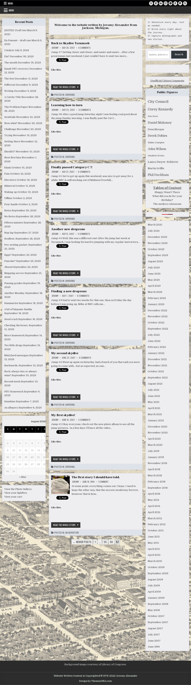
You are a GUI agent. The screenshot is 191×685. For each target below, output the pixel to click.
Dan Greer (153, 116)
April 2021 (154, 408)
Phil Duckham (158, 175)
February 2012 (156, 524)
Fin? (6, 56)
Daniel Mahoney (160, 122)
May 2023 (154, 279)
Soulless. (9, 238)
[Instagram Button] (166, 3)
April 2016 (154, 493)
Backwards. (11, 365)
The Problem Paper (16, 107)
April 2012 (154, 512)
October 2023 (156, 249)
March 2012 (155, 518)
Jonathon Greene (156, 155)
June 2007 (154, 640)
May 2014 (153, 500)
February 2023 (157, 298)
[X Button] (151, 3)
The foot (9, 78)
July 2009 (154, 585)
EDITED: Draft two (15, 30)
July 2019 (153, 451)
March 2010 (155, 561)
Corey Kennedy (160, 109)
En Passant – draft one (17, 40)
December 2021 (157, 359)
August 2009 (155, 579)
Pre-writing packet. (16, 244)
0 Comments (84, 48)
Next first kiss (12, 157)
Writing (9, 91)
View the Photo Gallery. (18, 489)
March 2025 (155, 224)
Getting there (12, 141)
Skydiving (70, 95)
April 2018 (154, 469)
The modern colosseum (167, 204)
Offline (8, 198)
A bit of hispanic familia (18, 309)
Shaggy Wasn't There (167, 192)
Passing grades (13, 283)
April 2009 (154, 591)
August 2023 (155, 261)
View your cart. (13, 496)
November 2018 (157, 463)
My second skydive (64, 353)
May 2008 (154, 610)
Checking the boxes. (16, 325)
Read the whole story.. (66, 87)
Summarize (11, 303)
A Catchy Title (12, 97)
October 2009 (156, 567)
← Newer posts (82, 542)
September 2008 (158, 604)
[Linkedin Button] (161, 3)
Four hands (11, 204)
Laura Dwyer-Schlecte (163, 162)
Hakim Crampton (156, 142)
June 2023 (154, 273)
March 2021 (155, 414)
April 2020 (154, 438)
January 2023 (156, 304)
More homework (14, 335)
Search (179, 54)
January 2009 (156, 597)
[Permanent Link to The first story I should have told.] (60, 484)
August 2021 (155, 383)
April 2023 (154, 285)
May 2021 (153, 402)
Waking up (10, 192)
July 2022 (154, 334)
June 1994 (154, 646)
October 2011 (156, 530)
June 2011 (154, 536)
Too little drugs (13, 345)
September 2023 (158, 255)
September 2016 (158, 487)
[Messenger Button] (170, 3)
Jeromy (55, 48)
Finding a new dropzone (69, 291)
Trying (8, 135)
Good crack (11, 319)
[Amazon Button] (175, 3)
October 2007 (156, 616)
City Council (158, 102)
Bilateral (9, 185)
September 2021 (158, 377)
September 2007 (158, 622)
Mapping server (14, 273)
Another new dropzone (68, 229)
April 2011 (154, 549)
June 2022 (154, 341)
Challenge (10, 129)
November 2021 (157, 365)
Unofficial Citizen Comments (167, 80)
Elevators (10, 179)
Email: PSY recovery (16, 68)
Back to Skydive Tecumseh (70, 43)
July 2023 (154, 267)
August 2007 (155, 628)
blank (7, 167)
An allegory (11, 407)
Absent (8, 267)
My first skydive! (63, 415)
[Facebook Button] (156, 3)
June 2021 (154, 396)
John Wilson (157, 149)
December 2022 (157, 310)
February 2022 (157, 347)
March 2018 (155, 475)
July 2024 (153, 230)
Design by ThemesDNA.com (95, 681)
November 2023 (157, 243)
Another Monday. (14, 293)
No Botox (9, 216)
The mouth (10, 62)
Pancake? (10, 261)
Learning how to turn (66, 105)
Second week (12, 381)
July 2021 (153, 389)
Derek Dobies (157, 135)
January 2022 (156, 353)
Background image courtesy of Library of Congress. (95, 664)
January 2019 (156, 457)
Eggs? (8, 254)
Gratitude (10, 117)
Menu (10, 3)
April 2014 (154, 506)
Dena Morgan (156, 129)
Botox (7, 210)
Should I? (9, 151)
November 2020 (158, 432)
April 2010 (154, 555)
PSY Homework (13, 391)
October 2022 (156, 322)
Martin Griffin (156, 168)
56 (111, 542)
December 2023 (157, 237)
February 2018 (156, 481)
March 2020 (155, 444)
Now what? (11, 123)
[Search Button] (185, 3)
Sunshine (9, 401)
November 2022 (157, 316)
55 (105, 542)
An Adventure (72, 533)
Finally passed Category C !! (71, 167)
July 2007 (154, 634)
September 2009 (158, 573)
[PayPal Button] (180, 3)
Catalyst (9, 50)
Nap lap (9, 232)
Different (9, 84)
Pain (7, 173)
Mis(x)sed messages (16, 355)
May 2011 (153, 542)
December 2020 (157, 426)
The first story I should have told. (96, 477)
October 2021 (156, 371)
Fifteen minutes (13, 222)
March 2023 (155, 292)
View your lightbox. (15, 492)
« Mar (22, 477)
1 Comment (103, 482)
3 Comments (84, 420)
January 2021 (156, 420)
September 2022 (158, 328)
